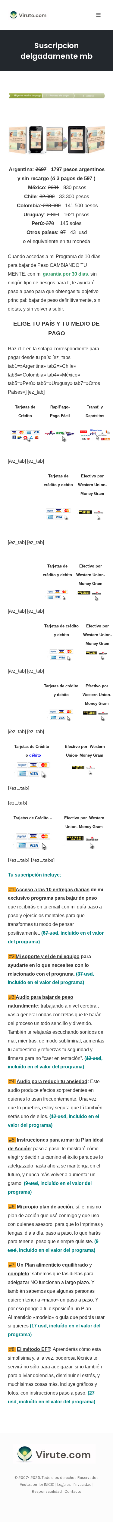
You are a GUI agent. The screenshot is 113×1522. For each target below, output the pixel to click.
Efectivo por (90, 566)
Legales (64, 1484)
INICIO (49, 1484)
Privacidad (83, 1484)
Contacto (72, 1491)
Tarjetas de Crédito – (33, 818)
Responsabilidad (47, 1491)
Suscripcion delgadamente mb (56, 50)
